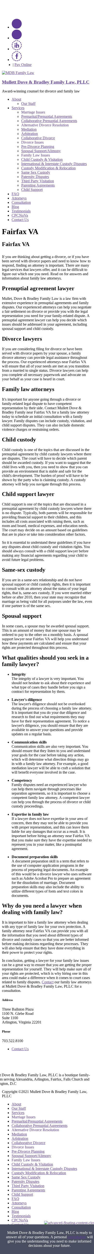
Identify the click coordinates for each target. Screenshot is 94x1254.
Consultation (21, 202)
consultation (77, 1237)
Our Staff (28, 104)
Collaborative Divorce (38, 138)
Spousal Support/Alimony (41, 151)
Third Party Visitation (37, 181)
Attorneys (19, 198)
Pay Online (23, 65)
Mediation (29, 129)
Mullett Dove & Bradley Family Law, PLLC (45, 82)
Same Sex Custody (35, 172)
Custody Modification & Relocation (48, 168)
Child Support (32, 190)
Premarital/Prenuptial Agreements (46, 116)
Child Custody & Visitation (42, 159)
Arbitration (29, 134)
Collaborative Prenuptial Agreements (49, 121)
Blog (15, 207)
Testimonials (21, 211)
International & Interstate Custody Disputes (54, 164)
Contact (48, 982)
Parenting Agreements (38, 185)
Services (18, 108)
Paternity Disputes (35, 177)
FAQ (15, 194)
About (16, 99)
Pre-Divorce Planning (37, 147)
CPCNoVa (20, 215)
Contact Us (20, 220)
